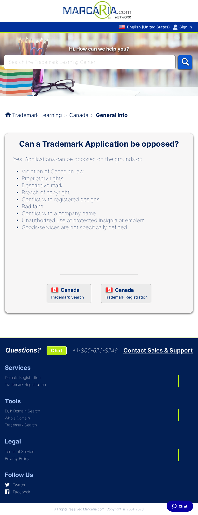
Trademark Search (21, 425)
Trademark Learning (37, 115)
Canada (78, 115)
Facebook (21, 491)
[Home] (99, 9)
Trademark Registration (25, 384)
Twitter (19, 484)
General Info (112, 115)
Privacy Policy (17, 458)
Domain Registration (23, 377)
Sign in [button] (185, 27)
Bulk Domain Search (22, 411)
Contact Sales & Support (158, 350)
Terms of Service (19, 451)
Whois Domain (17, 418)
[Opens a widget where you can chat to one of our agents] (179, 507)
